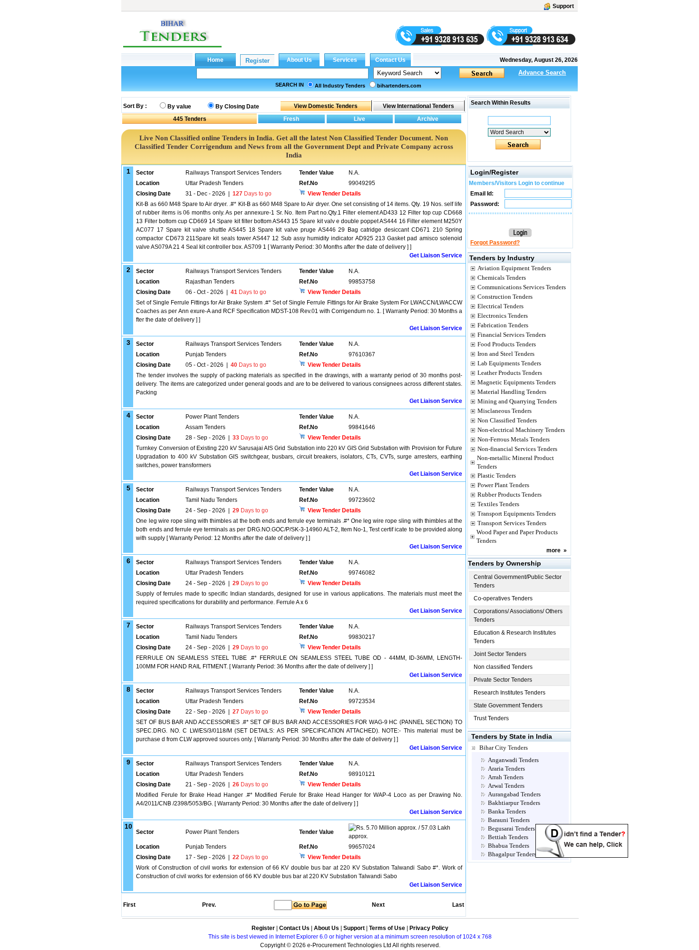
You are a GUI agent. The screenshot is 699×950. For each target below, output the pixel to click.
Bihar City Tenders (503, 747)
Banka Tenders (507, 811)
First (129, 904)
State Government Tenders (508, 705)
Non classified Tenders (503, 667)
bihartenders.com (399, 85)
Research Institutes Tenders (509, 692)
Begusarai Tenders (511, 828)
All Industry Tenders (340, 85)
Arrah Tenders (506, 777)
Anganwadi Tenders (513, 760)
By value (179, 106)
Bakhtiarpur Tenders (514, 802)
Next (378, 904)
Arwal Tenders (506, 785)
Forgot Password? (495, 242)
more (553, 550)
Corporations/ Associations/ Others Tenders (518, 615)
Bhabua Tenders (508, 845)
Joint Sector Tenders (500, 654)
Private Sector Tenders (503, 679)
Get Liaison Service (435, 255)
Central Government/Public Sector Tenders (518, 581)
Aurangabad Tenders (514, 794)
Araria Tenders (506, 768)
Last (458, 904)
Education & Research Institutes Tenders (515, 637)
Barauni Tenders (509, 819)
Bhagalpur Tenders (512, 854)
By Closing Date (237, 106)
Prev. (209, 904)
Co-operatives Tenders (503, 598)
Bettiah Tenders (508, 837)
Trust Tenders (491, 718)
